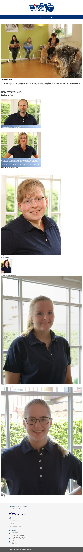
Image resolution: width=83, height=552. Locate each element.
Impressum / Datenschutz (16, 526)
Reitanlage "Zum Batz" (15, 520)
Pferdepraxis (51, 17)
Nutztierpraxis (62, 17)
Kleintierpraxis (40, 17)
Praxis (32, 17)
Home (17, 17)
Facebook (12, 523)
